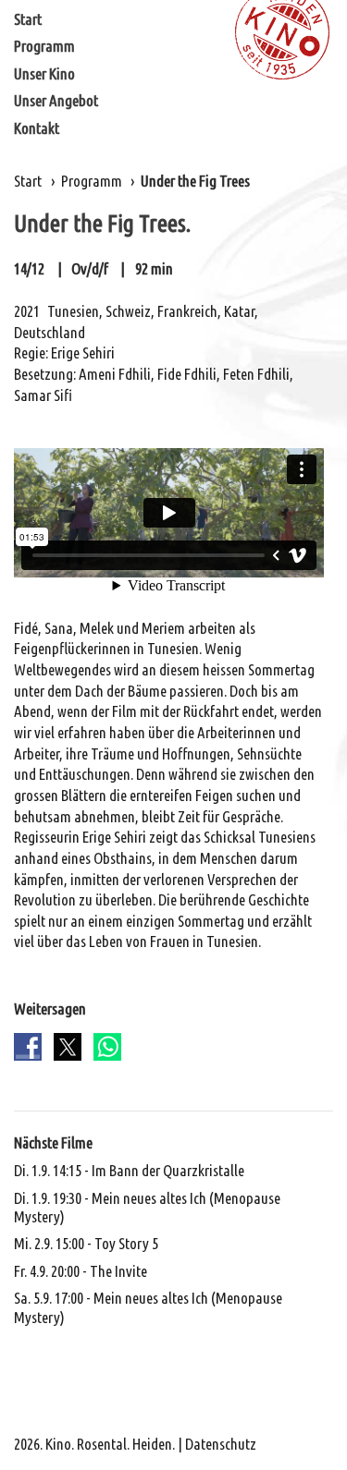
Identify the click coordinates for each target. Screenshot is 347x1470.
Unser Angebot (56, 100)
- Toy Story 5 (86, 1243)
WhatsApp (107, 1047)
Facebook (28, 1047)
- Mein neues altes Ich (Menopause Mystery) (147, 1207)
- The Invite (80, 1271)
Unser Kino (44, 73)
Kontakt (36, 128)
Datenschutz (220, 1443)
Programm (44, 46)
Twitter (67, 1047)
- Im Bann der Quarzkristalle (129, 1170)
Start (28, 19)
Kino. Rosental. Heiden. (110, 1443)
